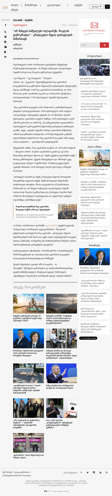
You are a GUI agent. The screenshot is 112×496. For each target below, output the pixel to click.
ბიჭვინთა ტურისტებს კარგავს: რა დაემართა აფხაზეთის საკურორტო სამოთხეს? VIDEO (27, 318)
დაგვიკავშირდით (22, 472)
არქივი (65, 25)
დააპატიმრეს (51, 225)
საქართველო (20, 25)
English (29, 20)
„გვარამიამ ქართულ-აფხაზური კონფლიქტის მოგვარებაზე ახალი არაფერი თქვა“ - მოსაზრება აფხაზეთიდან (94, 297)
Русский (18, 20)
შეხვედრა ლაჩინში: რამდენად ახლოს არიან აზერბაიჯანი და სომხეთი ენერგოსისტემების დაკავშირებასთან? (59, 319)
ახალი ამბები (14, 7)
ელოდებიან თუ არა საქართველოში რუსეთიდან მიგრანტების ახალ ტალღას (91, 81)
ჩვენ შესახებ (7, 472)
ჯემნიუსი (17, 44)
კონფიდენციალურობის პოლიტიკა (16, 475)
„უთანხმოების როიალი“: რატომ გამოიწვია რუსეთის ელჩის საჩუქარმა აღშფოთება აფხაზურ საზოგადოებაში (26, 389)
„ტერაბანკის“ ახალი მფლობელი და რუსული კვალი (28, 456)
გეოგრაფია (54, 5)
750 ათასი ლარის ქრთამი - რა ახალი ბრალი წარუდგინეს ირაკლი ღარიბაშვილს (94, 106)
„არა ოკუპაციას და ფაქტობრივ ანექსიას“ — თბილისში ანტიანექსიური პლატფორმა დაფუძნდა (26, 424)
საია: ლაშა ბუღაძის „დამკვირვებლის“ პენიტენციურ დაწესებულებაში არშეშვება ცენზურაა (59, 424)
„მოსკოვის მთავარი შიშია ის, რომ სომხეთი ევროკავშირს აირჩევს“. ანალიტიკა (93, 283)
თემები (78, 5)
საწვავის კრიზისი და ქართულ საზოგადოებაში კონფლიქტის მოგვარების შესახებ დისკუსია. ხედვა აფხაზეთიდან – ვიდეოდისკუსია (61, 354)
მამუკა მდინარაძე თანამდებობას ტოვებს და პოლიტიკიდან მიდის (60, 386)
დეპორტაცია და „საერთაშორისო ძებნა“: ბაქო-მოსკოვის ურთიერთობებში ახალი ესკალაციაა (93, 312)
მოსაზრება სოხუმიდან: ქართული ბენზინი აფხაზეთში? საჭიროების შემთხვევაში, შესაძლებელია (93, 327)
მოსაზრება (31, 5)
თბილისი (18, 48)
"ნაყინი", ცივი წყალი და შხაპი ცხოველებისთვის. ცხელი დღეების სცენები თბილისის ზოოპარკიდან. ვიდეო (93, 135)
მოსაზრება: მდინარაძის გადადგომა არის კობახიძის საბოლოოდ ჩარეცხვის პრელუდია (28, 353)
